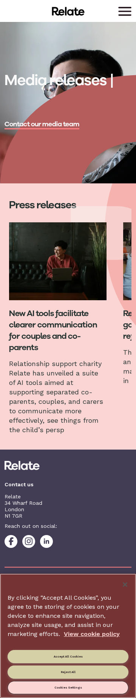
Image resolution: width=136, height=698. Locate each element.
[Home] (68, 465)
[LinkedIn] (46, 541)
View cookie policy (92, 634)
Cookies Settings (68, 687)
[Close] (125, 584)
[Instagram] (28, 541)
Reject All (68, 672)
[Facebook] (11, 541)
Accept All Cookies (68, 656)
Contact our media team (42, 124)
